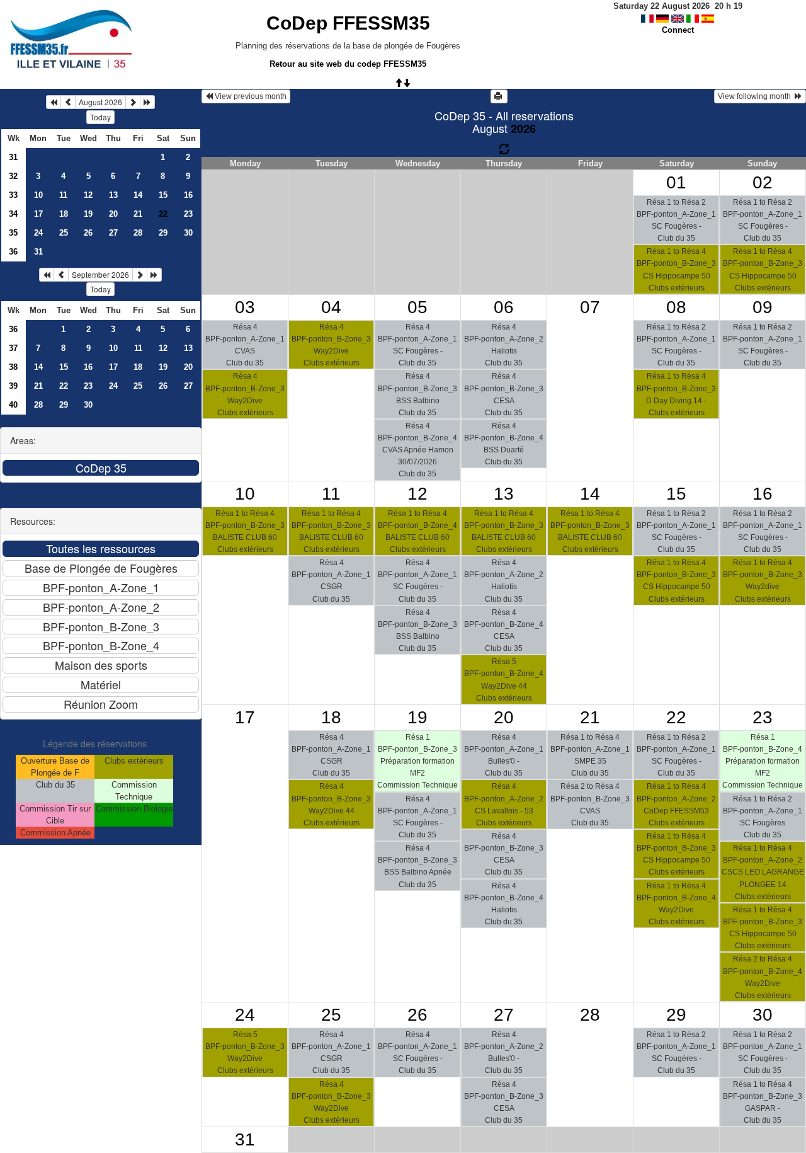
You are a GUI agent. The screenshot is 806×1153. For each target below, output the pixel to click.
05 (417, 307)
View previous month (250, 96)
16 (188, 195)
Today (100, 117)
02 (762, 182)
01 (676, 182)
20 (113, 214)
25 (63, 233)
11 (63, 195)
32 (13, 176)
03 (245, 307)
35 (13, 233)
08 (676, 307)
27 (113, 233)
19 (88, 214)
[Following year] (147, 102)
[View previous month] (68, 102)
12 (88, 195)
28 (137, 233)
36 (13, 251)
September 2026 (100, 274)
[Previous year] (53, 102)
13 (113, 195)
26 (88, 233)
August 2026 (100, 101)
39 (13, 386)
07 (590, 307)
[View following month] (132, 102)
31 (13, 157)
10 (38, 195)
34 (13, 214)
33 (13, 195)
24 (38, 233)
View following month (756, 96)
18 (63, 214)
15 (163, 195)
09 (762, 307)
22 (63, 386)
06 (504, 307)
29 (163, 233)
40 (13, 405)
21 (137, 214)
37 (13, 348)
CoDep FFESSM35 (348, 23)
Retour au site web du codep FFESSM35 (348, 64)
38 (13, 367)
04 (331, 307)
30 (188, 233)
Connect (678, 30)
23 (188, 214)
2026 (523, 128)
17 (38, 214)
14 (137, 195)
